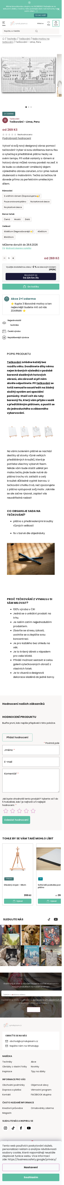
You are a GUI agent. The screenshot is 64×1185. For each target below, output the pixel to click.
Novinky (35, 1066)
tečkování (43, 383)
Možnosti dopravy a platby (18, 248)
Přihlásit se (40, 23)
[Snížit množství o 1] (4, 258)
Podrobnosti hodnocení (16, 138)
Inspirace (7, 1071)
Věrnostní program (41, 1089)
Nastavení (31, 1167)
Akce (33, 1061)
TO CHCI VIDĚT (40, 15)
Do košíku (33, 286)
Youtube (56, 919)
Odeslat (33, 1010)
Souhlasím (31, 1177)
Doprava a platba (11, 1089)
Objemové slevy (39, 1085)
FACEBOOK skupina (41, 1094)
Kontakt (6, 1094)
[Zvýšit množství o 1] (13, 258)
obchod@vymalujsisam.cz (24, 1041)
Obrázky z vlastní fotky (14, 1066)
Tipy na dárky (38, 1071)
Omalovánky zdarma (42, 1108)
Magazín (6, 1113)
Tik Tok (49, 919)
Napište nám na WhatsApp (24, 1045)
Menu (4, 25)
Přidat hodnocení (17, 737)
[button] (26, 107)
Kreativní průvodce (12, 1108)
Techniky (7, 1061)
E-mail (8, 762)
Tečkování (14, 362)
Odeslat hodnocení (16, 820)
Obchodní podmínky (13, 1085)
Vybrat (19, 901)
